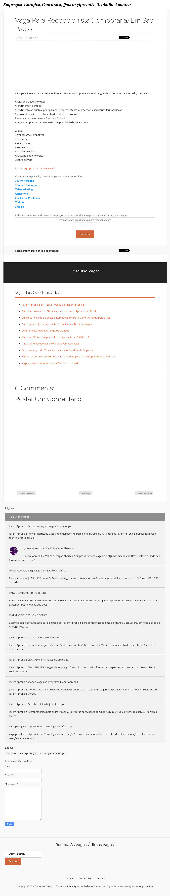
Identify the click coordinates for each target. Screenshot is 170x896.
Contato (101, 878)
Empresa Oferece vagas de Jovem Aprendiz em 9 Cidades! (55, 337)
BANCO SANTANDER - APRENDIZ (28, 592)
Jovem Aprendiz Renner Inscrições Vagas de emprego (40, 526)
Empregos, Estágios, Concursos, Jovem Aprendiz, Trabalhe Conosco (67, 4)
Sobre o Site (85, 878)
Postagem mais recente (26, 493)
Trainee (20, 202)
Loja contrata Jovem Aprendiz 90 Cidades (45, 330)
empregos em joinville (30, 753)
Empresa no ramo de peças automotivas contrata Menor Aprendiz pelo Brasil (66, 317)
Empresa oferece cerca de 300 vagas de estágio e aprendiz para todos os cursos (69, 356)
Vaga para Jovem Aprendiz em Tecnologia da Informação (41, 726)
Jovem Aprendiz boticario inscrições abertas (34, 637)
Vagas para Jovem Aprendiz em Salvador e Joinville (50, 363)
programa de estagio (54, 753)
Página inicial (85, 493)
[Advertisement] (85, 68)
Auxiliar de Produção (27, 198)
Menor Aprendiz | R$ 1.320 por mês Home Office (37, 570)
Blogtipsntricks (145, 886)
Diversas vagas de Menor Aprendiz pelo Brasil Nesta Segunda (57, 350)
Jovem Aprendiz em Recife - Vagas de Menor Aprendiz (53, 304)
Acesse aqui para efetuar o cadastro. (36, 168)
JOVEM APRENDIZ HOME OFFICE (28, 615)
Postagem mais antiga (144, 493)
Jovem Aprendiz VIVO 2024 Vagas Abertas (48, 548)
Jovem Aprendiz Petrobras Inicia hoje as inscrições (38, 704)
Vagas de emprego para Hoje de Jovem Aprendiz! (50, 343)
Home (70, 878)
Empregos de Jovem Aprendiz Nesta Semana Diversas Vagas (57, 324)
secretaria (11, 753)
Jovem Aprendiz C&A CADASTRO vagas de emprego (38, 659)
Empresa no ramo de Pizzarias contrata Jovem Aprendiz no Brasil (59, 311)
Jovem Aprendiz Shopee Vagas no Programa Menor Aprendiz (43, 681)
